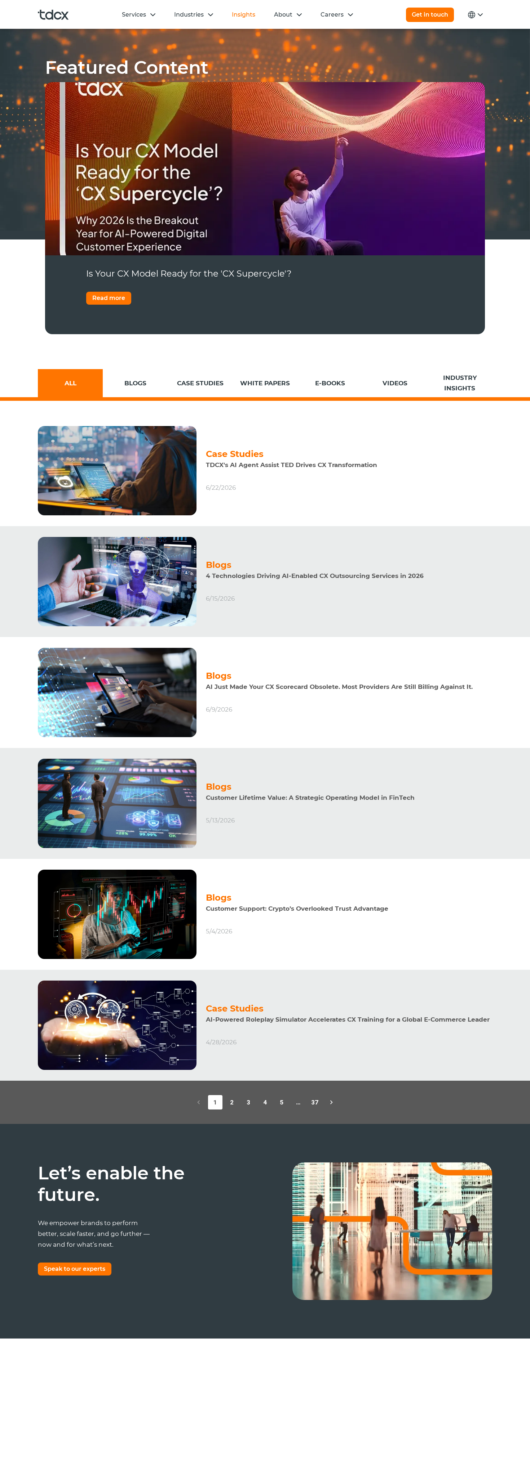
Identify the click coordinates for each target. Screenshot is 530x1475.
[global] (474, 14)
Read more (108, 298)
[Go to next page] (331, 1102)
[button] (153, 14)
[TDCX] (53, 15)
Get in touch (430, 14)
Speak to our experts (74, 1268)
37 (314, 1102)
